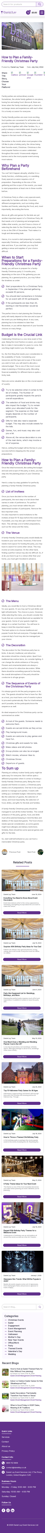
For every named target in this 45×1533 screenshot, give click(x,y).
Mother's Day (14, 1337)
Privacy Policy (8, 1451)
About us (6, 1446)
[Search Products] (39, 4)
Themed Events (15, 1348)
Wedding (12, 1354)
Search (39, 1307)
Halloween (13, 1334)
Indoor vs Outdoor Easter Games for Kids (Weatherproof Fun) (26, 1382)
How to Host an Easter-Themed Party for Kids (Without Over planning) (26, 1370)
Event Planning (15, 1331)
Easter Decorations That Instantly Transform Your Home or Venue (23, 1394)
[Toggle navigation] (41, 12)
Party (10, 1345)
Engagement (13, 1325)
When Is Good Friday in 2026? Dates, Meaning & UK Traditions (25, 1406)
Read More (22, 913)
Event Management (17, 1328)
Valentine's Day (15, 1351)
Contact (5, 1441)
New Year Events (16, 1340)
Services (5, 1437)
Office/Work (13, 1343)
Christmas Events (16, 1320)
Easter (11, 1323)
